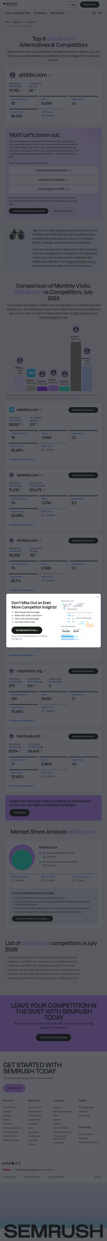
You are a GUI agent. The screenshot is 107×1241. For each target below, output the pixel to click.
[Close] (97, 597)
